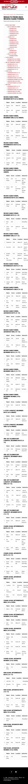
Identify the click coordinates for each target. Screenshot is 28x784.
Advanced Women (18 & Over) (14, 83)
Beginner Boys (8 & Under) (13, 59)
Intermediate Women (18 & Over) (15, 79)
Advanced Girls (13, 47)
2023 (15, 14)
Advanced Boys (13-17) (12, 74)
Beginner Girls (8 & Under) (13, 60)
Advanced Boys (13, 35)
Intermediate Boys (13, 32)
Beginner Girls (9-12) (12, 66)
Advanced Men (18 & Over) (13, 81)
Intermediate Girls (14, 33)
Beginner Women (13, 55)
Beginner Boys (12, 28)
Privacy (5, 780)
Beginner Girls (13, 30)
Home (5, 14)
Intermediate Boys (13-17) (13, 72)
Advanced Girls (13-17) (13, 76)
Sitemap (9, 780)
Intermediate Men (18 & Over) (14, 77)
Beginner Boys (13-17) (12, 69)
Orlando (11, 14)
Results (8, 14)
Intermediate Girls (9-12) (13, 67)
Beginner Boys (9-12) (12, 64)
